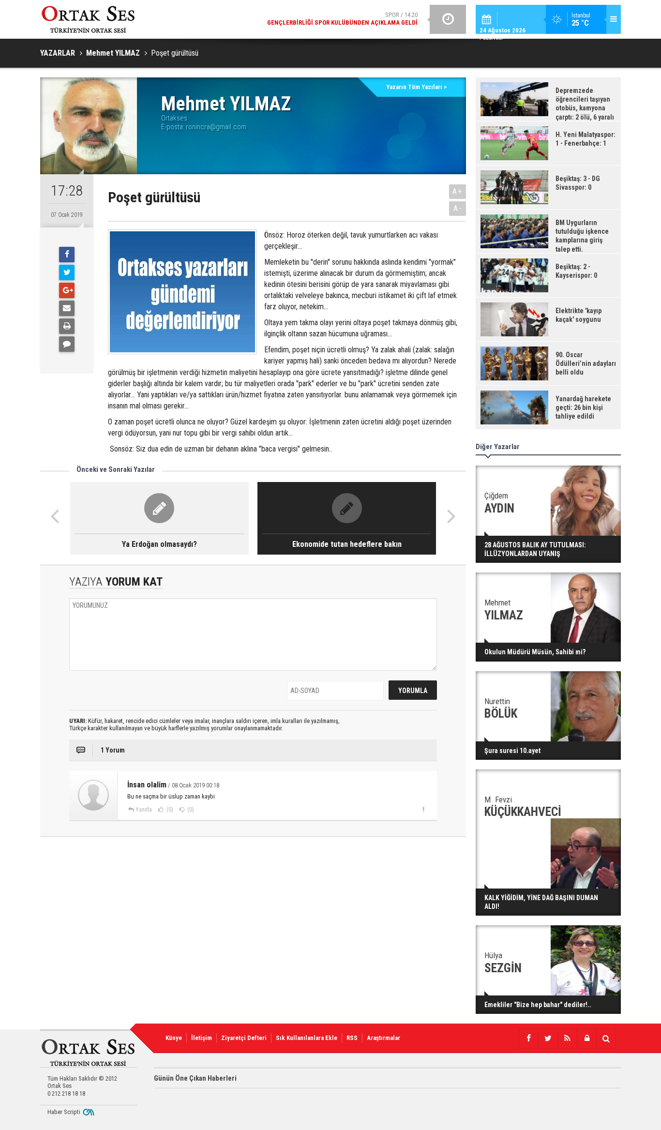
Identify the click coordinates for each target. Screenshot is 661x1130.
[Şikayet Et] (423, 809)
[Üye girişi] (586, 1038)
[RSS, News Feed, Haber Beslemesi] (567, 1038)
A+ (457, 191)
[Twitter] (67, 272)
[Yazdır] (67, 326)
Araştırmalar (383, 1037)
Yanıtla (143, 809)
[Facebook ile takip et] (528, 1038)
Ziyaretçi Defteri (244, 1037)
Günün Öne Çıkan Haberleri (195, 1078)
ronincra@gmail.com (216, 126)
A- (457, 208)
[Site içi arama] (606, 1038)
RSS (352, 1037)
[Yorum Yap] (67, 344)
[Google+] (67, 290)
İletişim (201, 1037)
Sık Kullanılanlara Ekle (306, 1037)
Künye (173, 1037)
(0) (169, 809)
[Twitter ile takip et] (547, 1038)
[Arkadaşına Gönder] (67, 308)
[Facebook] (67, 254)
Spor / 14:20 (342, 18)
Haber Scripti (63, 1111)
